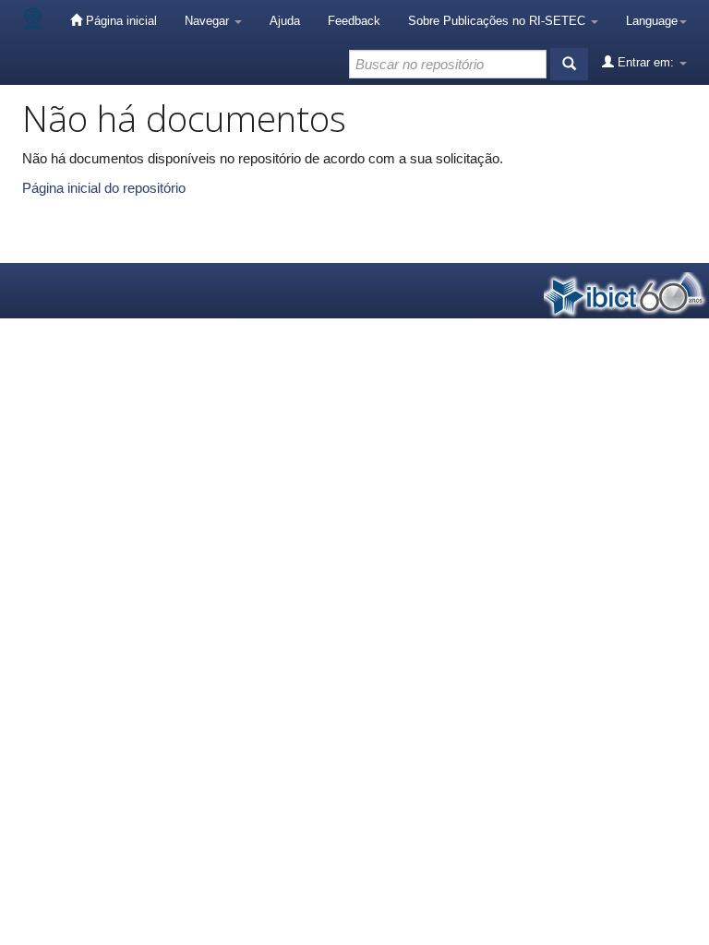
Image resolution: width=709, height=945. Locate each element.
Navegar (209, 21)
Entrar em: (646, 62)
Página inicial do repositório (104, 188)
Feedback (354, 21)
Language (652, 21)
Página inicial (119, 21)
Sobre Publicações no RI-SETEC (498, 21)
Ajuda (285, 21)
